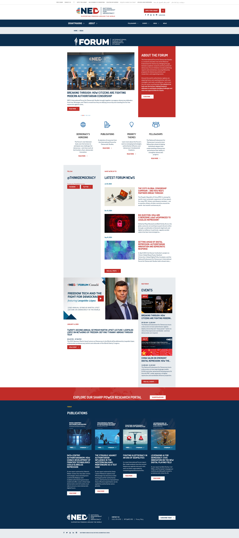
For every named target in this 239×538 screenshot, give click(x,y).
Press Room (59, 2)
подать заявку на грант (128, 2)
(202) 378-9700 (116, 519)
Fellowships (132, 23)
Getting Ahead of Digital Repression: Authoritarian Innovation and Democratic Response (151, 245)
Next (132, 71)
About (92, 23)
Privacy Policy (139, 519)
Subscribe (162, 15)
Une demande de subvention (97, 2)
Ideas (155, 23)
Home (75, 31)
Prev (69, 71)
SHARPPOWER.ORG (158, 397)
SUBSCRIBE (146, 97)
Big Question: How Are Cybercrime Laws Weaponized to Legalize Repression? (154, 217)
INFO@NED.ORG (128, 519)
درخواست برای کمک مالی (177, 2)
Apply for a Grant (82, 2)
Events (144, 23)
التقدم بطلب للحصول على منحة (161, 2)
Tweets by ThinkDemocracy (76, 184)
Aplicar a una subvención (145, 2)
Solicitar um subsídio (112, 2)
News (165, 23)
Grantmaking (75, 23)
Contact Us (68, 2)
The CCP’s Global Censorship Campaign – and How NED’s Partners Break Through (152, 190)
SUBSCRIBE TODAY (166, 518)
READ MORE (72, 114)
